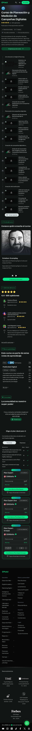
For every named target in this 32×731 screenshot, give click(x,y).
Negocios (5, 636)
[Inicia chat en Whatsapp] (26, 723)
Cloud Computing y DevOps (7, 661)
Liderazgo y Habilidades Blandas (5, 605)
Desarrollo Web (6, 580)
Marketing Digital (7, 588)
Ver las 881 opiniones (7, 342)
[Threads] (29, 729)
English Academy (7, 584)
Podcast (20, 598)
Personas (9, 442)
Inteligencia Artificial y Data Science (6, 594)
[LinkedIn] (12, 729)
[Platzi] (4, 2)
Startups (4, 657)
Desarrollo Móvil (6, 622)
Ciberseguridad (6, 599)
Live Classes (21, 583)
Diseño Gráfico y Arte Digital (7, 627)
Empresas (22, 442)
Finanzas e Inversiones (5, 652)
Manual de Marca (22, 605)
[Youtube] (3, 729)
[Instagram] (7, 729)
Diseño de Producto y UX (6, 612)
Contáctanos (22, 618)
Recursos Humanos (5, 646)
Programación (6, 632)
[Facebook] (20, 729)
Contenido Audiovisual (5, 618)
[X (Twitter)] (25, 729)
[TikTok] (16, 729)
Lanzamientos (22, 586)
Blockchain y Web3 (5, 640)
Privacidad (21, 630)
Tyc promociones (23, 633)
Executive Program (23, 589)
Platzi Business (22, 580)
